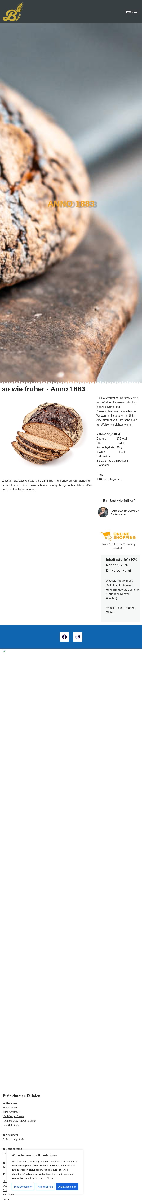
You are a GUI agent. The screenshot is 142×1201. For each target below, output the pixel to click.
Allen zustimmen (67, 1186)
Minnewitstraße (11, 1111)
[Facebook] (64, 637)
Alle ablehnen (45, 1186)
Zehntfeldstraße (11, 1125)
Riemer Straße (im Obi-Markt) (19, 1120)
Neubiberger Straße (13, 1116)
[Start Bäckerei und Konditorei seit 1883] (13, 11)
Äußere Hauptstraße (14, 1139)
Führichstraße (10, 1107)
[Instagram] (77, 637)
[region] (45, 1172)
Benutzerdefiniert (23, 1186)
